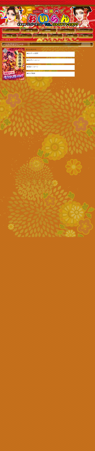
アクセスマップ (84, 30)
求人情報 (70, 36)
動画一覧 (9, 36)
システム (66, 31)
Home (2, 39)
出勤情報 (48, 31)
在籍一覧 (29, 31)
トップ (11, 31)
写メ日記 (86, 36)
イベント (25, 36)
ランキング (40, 36)
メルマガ (55, 36)
